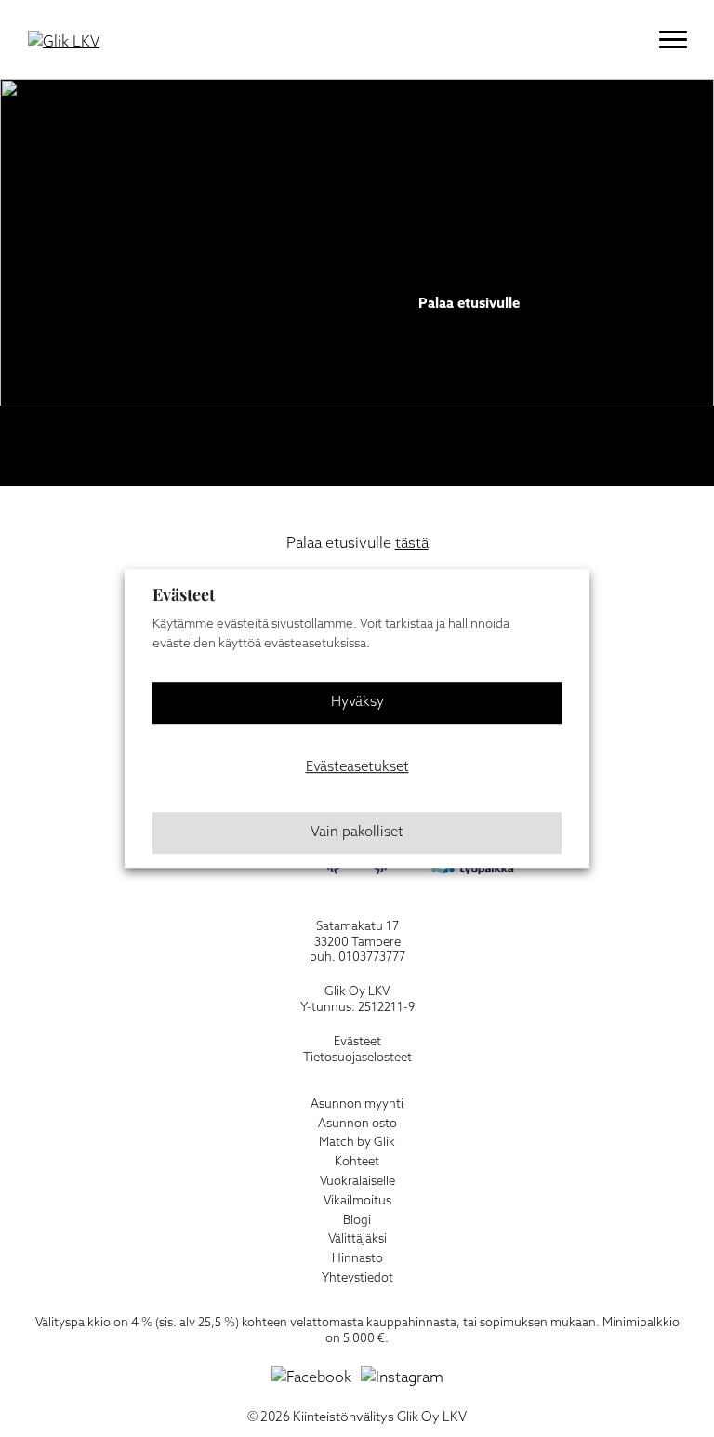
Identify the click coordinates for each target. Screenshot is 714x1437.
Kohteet (357, 1162)
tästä (412, 543)
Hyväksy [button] (357, 702)
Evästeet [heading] (183, 594)
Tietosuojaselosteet (357, 1058)
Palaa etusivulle (469, 304)
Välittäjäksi (357, 1239)
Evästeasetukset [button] (357, 767)
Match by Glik (357, 1143)
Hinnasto (357, 1259)
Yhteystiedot (357, 1278)
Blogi (357, 1221)
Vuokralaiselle (357, 1182)
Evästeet (357, 1042)
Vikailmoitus (357, 1201)
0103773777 (371, 958)
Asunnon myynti (357, 1104)
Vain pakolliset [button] (357, 832)
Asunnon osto (357, 1124)
